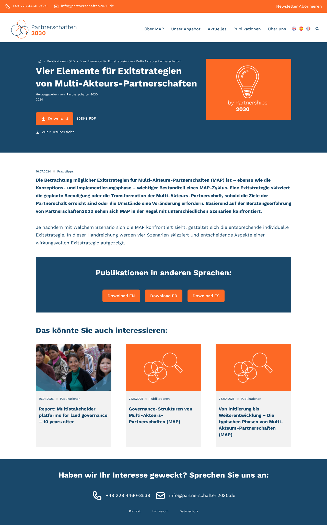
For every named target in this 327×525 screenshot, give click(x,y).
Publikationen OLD (61, 61)
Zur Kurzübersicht (58, 132)
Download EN (121, 295)
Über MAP (154, 29)
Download (58, 118)
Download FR (163, 295)
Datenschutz (189, 511)
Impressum (160, 511)
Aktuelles (217, 29)
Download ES (206, 295)
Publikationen (247, 29)
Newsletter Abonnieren (299, 6)
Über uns (277, 29)
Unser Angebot (186, 29)
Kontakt (135, 511)
